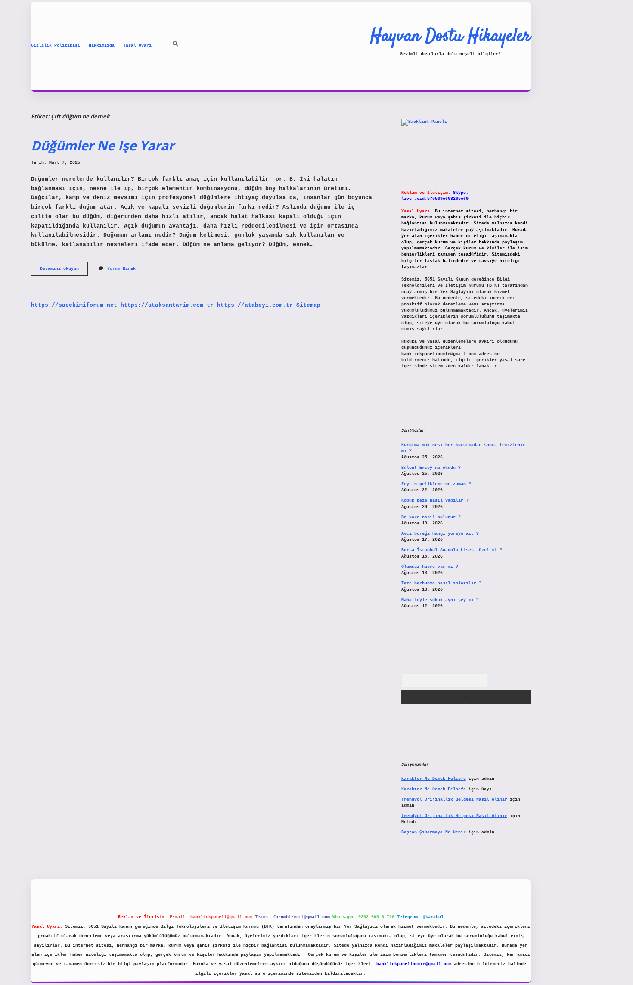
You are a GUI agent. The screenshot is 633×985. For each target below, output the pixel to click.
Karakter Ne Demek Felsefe (433, 778)
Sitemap (308, 305)
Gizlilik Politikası (55, 45)
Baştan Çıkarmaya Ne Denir (433, 832)
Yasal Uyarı (137, 45)
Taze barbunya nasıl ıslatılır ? (441, 583)
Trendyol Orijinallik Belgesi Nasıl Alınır (454, 799)
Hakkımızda (102, 45)
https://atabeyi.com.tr (255, 305)
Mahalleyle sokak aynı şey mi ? (440, 600)
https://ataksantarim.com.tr (167, 305)
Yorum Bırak (121, 268)
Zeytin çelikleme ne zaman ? (436, 484)
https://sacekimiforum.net (74, 305)
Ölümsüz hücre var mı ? (429, 566)
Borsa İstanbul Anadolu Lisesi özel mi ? (451, 550)
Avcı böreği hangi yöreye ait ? (440, 533)
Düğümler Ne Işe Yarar (102, 145)
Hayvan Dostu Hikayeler (450, 36)
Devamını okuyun (64, 271)
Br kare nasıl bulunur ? (431, 517)
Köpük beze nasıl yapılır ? (435, 500)
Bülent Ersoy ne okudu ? (431, 467)
